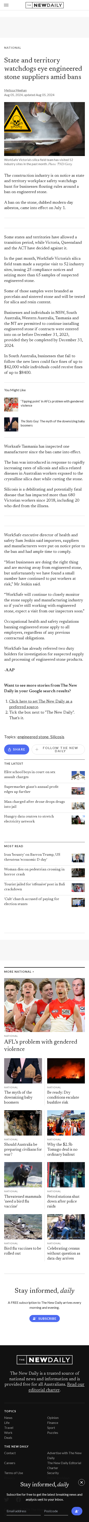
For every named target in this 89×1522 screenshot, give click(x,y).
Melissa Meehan (15, 90)
